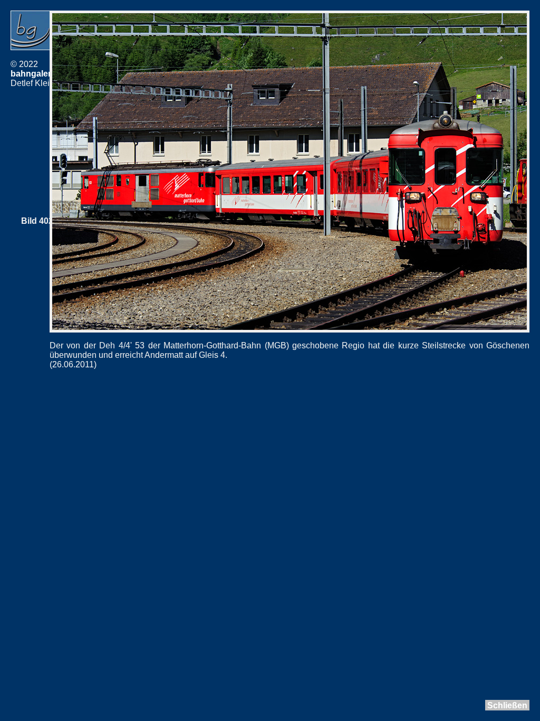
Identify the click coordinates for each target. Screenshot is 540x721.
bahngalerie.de (40, 73)
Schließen (507, 705)
